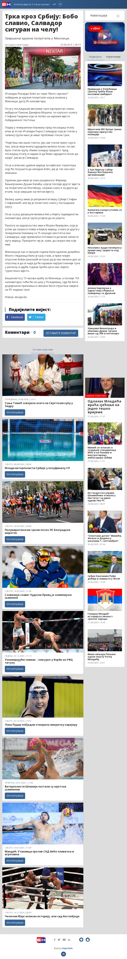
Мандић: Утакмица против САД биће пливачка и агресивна (39, 853)
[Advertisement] (105, 359)
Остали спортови (43, 349)
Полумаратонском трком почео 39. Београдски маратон (37, 531)
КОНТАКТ (45, 4)
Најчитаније (113, 56)
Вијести (27, 4)
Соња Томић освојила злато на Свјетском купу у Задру (39, 404)
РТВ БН (37, 4)
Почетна (18, 4)
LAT (54, 4)
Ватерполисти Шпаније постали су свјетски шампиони (35, 788)
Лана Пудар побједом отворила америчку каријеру (41, 724)
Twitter (39, 317)
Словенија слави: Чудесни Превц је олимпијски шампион (38, 596)
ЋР (60, 4)
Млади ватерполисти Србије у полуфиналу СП (37, 468)
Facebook (17, 317)
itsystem (67, 948)
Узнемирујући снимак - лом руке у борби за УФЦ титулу (39, 661)
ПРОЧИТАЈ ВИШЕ (14, 412)
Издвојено (95, 56)
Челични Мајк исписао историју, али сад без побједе (42, 916)
